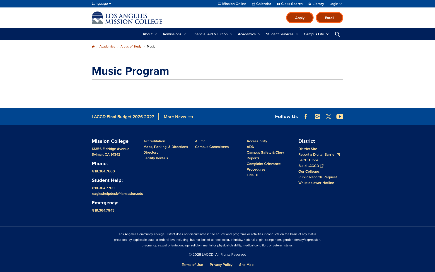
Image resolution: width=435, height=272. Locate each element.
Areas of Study (131, 46)
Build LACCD (308, 165)
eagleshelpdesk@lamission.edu (117, 193)
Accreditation (154, 141)
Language (100, 3)
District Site (307, 148)
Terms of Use (192, 264)
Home (93, 46)
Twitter (328, 116)
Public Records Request (317, 177)
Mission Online (234, 3)
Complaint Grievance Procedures (264, 166)
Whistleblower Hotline (316, 182)
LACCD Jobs (308, 160)
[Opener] (430, 120)
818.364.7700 (103, 187)
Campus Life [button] (314, 34)
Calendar (263, 3)
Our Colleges (309, 171)
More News (175, 116)
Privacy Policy (221, 264)
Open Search (337, 34)
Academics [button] (247, 34)
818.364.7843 (103, 210)
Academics (107, 46)
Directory (150, 152)
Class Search (292, 3)
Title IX (252, 175)
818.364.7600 (103, 171)
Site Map (246, 264)
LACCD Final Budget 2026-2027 (123, 116)
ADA (250, 146)
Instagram (317, 116)
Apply (299, 17)
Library (318, 3)
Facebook (305, 116)
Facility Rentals (155, 158)
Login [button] (333, 3)
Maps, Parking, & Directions (165, 146)
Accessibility (257, 141)
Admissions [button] (172, 34)
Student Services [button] (280, 34)
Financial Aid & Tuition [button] (210, 34)
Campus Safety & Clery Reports (265, 155)
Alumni (200, 141)
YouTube (339, 116)
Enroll (329, 17)
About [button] (147, 34)
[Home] (141, 18)
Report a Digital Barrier (317, 154)
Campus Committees (212, 146)
